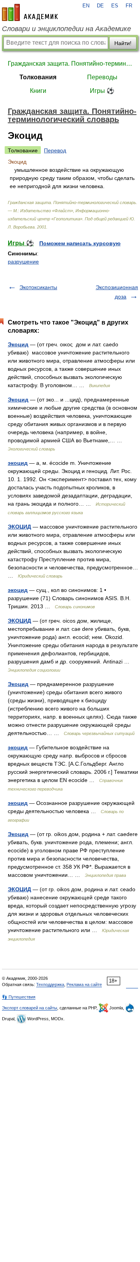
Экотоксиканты (38, 287)
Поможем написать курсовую (80, 243)
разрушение (23, 261)
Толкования (37, 77)
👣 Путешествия (18, 997)
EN (85, 6)
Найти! (122, 43)
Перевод (55, 150)
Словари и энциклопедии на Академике (66, 29)
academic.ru (30, 12)
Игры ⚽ (102, 90)
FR (129, 6)
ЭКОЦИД (19, 527)
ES (114, 6)
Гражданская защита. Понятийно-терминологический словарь (70, 63)
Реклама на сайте (84, 984)
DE (100, 6)
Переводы (102, 77)
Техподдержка (50, 984)
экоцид (18, 463)
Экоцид (18, 344)
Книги (38, 90)
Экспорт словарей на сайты (29, 1007)
